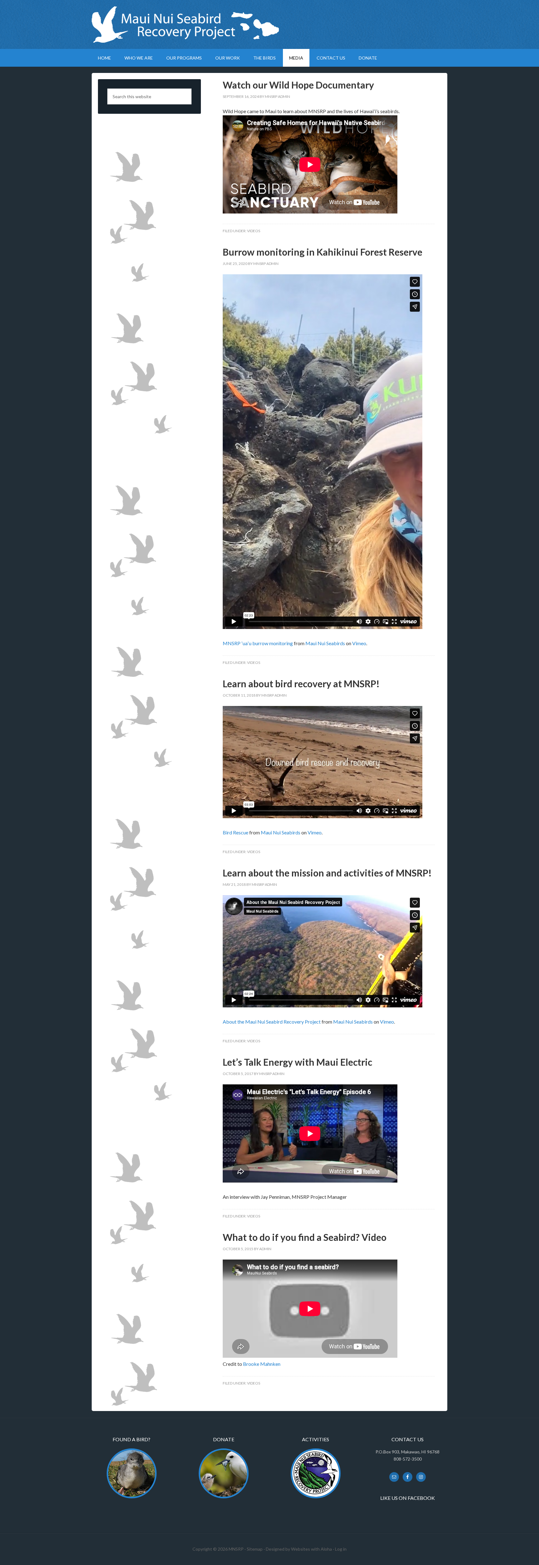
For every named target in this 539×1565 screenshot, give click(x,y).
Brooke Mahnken (261, 1364)
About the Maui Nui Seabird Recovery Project (272, 1022)
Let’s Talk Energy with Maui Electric (297, 1062)
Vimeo (359, 643)
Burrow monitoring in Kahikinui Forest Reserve (322, 251)
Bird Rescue (235, 832)
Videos (253, 230)
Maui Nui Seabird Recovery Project (269, 24)
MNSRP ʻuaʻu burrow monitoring (258, 643)
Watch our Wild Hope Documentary (298, 84)
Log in (341, 1549)
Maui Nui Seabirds (325, 643)
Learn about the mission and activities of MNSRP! (327, 872)
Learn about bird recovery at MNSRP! (301, 683)
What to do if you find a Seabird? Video (304, 1237)
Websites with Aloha (311, 1549)
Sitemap (255, 1549)
